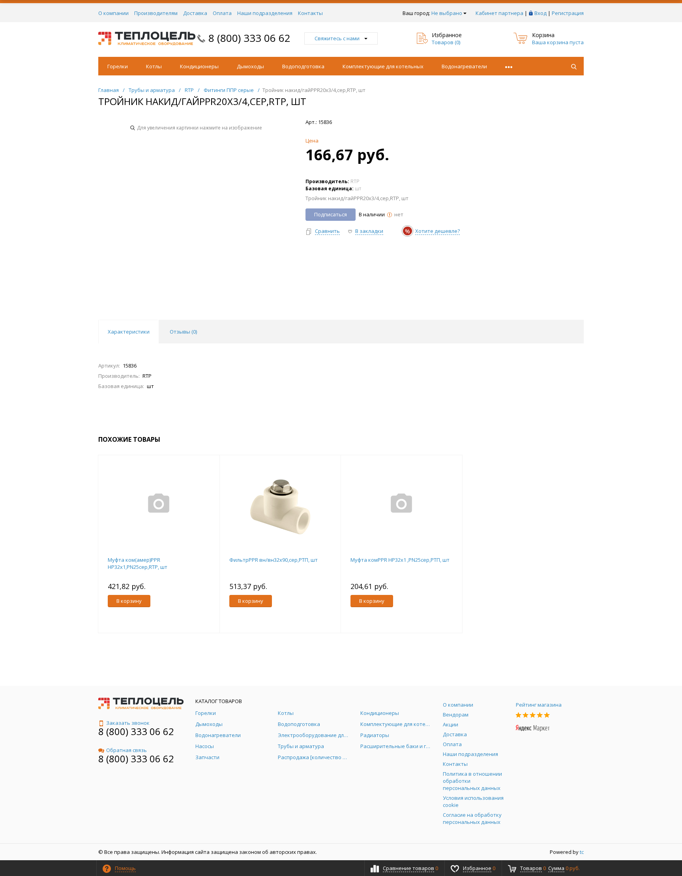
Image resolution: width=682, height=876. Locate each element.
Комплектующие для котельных (383, 66)
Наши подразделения (264, 13)
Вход (540, 13)
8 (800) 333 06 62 (249, 38)
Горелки (117, 66)
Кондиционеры (199, 66)
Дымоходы (250, 66)
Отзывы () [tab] (183, 331)
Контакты (310, 13)
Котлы (154, 66)
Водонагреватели (464, 66)
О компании (113, 13)
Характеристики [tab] (129, 331)
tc (582, 851)
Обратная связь (126, 750)
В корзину (129, 600)
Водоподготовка (303, 66)
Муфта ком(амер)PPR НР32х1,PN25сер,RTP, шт (137, 563)
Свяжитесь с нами (337, 38)
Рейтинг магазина (539, 704)
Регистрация (568, 13)
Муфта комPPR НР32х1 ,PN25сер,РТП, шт (400, 559)
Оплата (222, 13)
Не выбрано (446, 13)
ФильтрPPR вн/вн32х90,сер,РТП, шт (273, 559)
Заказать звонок (128, 722)
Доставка (195, 13)
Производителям (156, 13)
